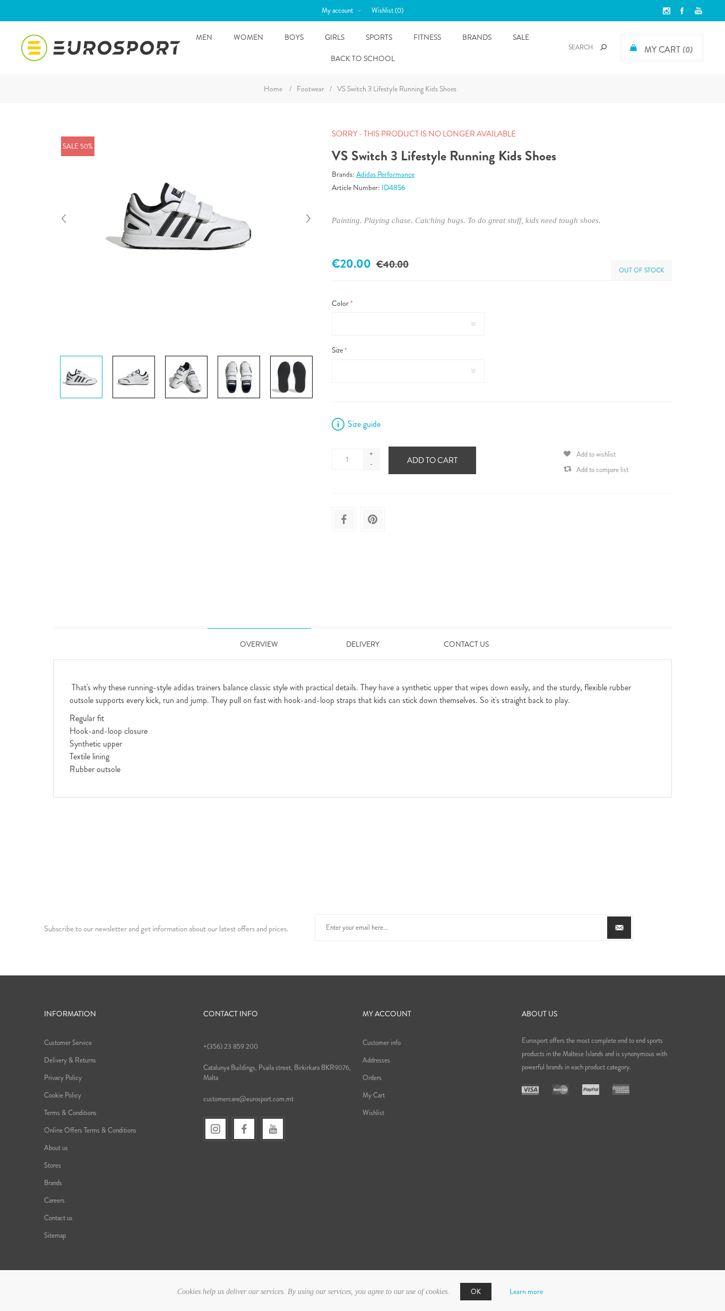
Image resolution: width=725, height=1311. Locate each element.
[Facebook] (244, 1129)
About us (56, 1148)
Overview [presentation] (259, 644)
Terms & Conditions (70, 1113)
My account (337, 10)
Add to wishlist (596, 454)
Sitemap (55, 1235)
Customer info (381, 1043)
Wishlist (373, 1113)
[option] (82, 357)
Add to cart (432, 460)
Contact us (58, 1218)
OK (476, 1292)
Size (338, 350)
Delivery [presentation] (362, 644)
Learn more (526, 1291)
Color (341, 303)
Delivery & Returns (70, 1060)
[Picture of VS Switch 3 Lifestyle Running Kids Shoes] (81, 355)
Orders (372, 1078)
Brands (476, 37)
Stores (52, 1165)
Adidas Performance (385, 174)
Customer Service (68, 1043)
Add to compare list (602, 470)
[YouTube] (273, 1129)
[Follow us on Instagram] (215, 1129)
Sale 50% (78, 146)
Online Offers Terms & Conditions (90, 1130)
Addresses (376, 1060)
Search (603, 47)
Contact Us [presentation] (466, 644)
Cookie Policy (62, 1095)
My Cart (373, 1095)
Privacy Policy (63, 1078)
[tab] (259, 643)
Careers (54, 1200)
